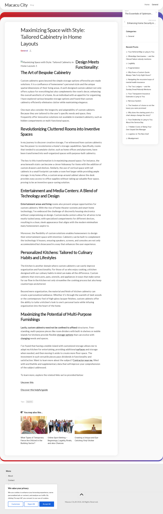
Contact (11, 480)
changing (25, 338)
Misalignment (133, 138)
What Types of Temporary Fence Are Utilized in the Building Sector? (32, 440)
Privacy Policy (13, 485)
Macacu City (16, 4)
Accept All (46, 504)
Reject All (31, 504)
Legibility (131, 63)
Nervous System (134, 101)
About (10, 476)
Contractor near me (82, 360)
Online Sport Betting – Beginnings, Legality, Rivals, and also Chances (60, 440)
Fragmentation (134, 68)
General (155, 4)
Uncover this (27, 382)
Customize (16, 504)
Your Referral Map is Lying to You (141, 52)
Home (147, 4)
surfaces (80, 349)
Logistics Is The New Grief (138, 134)
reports (29, 402)
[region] (31, 496)
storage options (65, 334)
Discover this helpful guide (34, 389)
